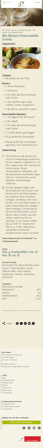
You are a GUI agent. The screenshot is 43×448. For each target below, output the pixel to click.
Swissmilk (28, 238)
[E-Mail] (29, 323)
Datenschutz (7, 390)
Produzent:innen (8, 404)
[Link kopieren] (33, 323)
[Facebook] (17, 323)
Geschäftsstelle (8, 380)
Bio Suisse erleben (9, 30)
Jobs (4, 378)
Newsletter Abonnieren (21, 422)
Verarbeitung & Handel (11, 406)
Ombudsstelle (7, 383)
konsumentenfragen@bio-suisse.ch (16, 366)
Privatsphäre (7, 393)
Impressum (6, 388)
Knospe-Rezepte (25, 30)
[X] (21, 323)
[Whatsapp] (25, 323)
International (7, 409)
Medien (5, 385)
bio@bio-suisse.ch (9, 364)
